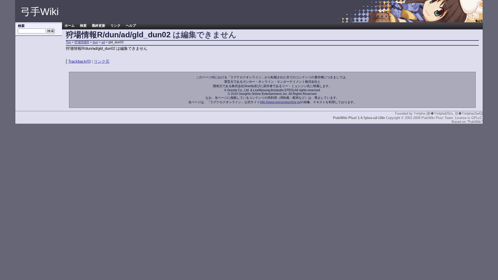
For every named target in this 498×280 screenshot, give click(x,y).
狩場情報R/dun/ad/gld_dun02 (118, 34)
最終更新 (98, 25)
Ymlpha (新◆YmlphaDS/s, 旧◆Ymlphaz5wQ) (448, 113)
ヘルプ (131, 25)
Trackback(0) (79, 61)
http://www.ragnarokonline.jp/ (280, 102)
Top (68, 42)
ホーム (70, 25)
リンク (115, 25)
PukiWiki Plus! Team (437, 118)
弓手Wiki (39, 11)
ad (103, 42)
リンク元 (101, 61)
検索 (83, 25)
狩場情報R (81, 42)
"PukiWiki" (475, 122)
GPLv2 (476, 118)
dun (95, 42)
